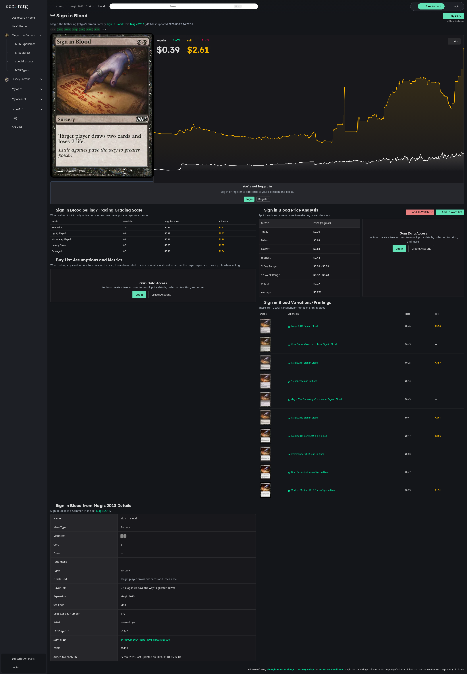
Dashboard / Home (23, 17)
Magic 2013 (137, 24)
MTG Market (22, 52)
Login (15, 667)
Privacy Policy (306, 669)
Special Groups (24, 61)
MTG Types (22, 70)
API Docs (17, 126)
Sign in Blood (115, 24)
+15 (104, 29)
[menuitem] (23, 18)
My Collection (20, 26)
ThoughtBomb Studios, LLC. (282, 669)
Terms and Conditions (331, 669)
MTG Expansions (25, 44)
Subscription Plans (23, 658)
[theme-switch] (413, 6)
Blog (14, 118)
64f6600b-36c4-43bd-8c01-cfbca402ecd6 (145, 639)
